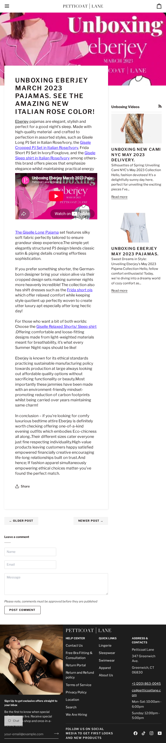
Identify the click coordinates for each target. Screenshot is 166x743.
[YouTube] (160, 733)
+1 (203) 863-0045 (146, 684)
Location (72, 700)
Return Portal (76, 665)
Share (25, 486)
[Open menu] (10, 6)
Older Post (21, 520)
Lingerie (105, 645)
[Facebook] (135, 733)
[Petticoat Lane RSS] (160, 106)
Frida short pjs (80, 290)
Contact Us (74, 645)
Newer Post (91, 520)
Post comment (22, 610)
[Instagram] (151, 733)
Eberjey (22, 121)
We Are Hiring (76, 715)
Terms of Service (78, 685)
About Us (106, 675)
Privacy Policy (76, 692)
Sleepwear (107, 653)
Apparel (105, 668)
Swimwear (107, 660)
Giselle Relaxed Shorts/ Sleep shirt (66, 326)
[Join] (55, 733)
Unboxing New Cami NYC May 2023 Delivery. (136, 154)
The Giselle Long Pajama (37, 232)
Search (71, 707)
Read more (119, 197)
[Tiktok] (143, 733)
